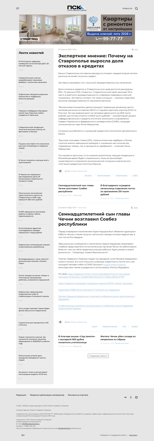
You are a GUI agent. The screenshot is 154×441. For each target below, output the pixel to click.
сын (124, 326)
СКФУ (135, 175)
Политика (77, 195)
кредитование (103, 175)
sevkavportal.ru (64, 428)
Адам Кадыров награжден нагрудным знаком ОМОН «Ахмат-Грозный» (95, 283)
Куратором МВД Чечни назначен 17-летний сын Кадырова (89, 290)
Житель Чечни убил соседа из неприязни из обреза (118, 338)
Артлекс (133, 435)
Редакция (21, 395)
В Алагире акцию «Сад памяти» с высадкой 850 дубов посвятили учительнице (76, 339)
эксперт (88, 175)
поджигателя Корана (114, 264)
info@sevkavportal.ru (30, 424)
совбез (134, 326)
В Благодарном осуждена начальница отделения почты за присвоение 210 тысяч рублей (117, 190)
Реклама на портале (78, 395)
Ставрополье (121, 175)
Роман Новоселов (79, 171)
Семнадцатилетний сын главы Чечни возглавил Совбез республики (76, 188)
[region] (34, 219)
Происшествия (122, 198)
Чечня (94, 326)
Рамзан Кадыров (109, 326)
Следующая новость (98, 356)
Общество (77, 346)
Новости (127, 8)
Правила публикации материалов (47, 395)
